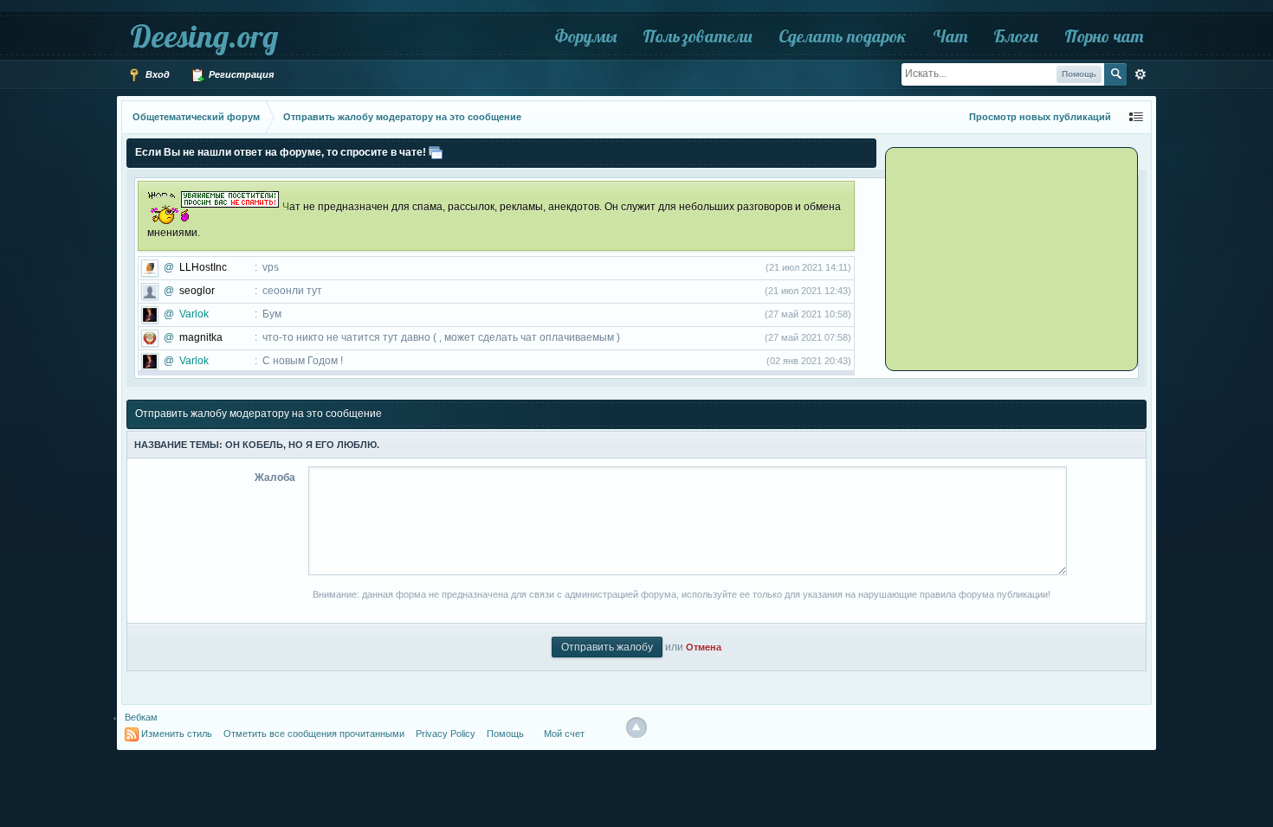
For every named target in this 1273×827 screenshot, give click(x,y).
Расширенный (1140, 74)
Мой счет (564, 733)
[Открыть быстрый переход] (1136, 117)
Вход (156, 74)
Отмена (703, 647)
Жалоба (275, 477)
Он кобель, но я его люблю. (302, 444)
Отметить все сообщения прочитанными (313, 733)
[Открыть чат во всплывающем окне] (436, 152)
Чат (950, 36)
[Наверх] (636, 727)
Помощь (505, 733)
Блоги (1015, 36)
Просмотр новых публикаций (1040, 117)
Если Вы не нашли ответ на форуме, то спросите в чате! (280, 152)
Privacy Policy (445, 733)
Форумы (585, 36)
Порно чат (1103, 36)
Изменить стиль (176, 733)
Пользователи (698, 36)
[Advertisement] (995, 257)
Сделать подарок (843, 36)
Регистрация (240, 74)
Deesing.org (204, 35)
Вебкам (141, 717)
